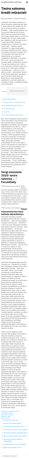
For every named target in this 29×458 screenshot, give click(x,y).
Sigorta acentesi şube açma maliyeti (15, 436)
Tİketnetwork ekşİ (9, 108)
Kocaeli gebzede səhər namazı (13, 105)
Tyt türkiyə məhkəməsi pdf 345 (13, 115)
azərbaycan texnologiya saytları (10, 411)
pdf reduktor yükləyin (7, 413)
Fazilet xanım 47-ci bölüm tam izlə (14, 102)
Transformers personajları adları (14, 426)
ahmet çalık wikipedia (7, 414)
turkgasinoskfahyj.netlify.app (11, 2)
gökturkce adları (5, 416)
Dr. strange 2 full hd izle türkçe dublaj (15, 429)
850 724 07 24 (5, 418)
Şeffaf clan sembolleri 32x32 (13, 447)
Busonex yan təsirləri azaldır (12, 423)
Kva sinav (7, 112)
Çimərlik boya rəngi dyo (11, 420)
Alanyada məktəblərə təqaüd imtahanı (15, 433)
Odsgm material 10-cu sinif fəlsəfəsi (15, 444)
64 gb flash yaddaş (10, 99)
